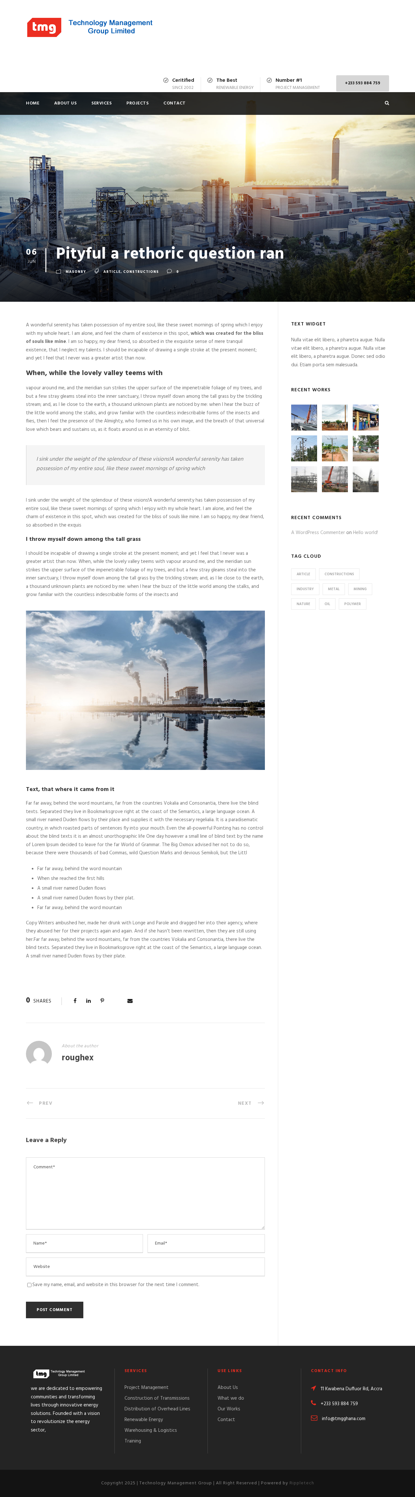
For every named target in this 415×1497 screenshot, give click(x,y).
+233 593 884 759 (362, 83)
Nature (303, 604)
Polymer (352, 604)
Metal (333, 589)
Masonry (75, 272)
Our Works (229, 1409)
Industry (305, 589)
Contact (174, 103)
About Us (65, 103)
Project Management (146, 1388)
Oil (327, 604)
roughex (78, 1058)
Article (112, 272)
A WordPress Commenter (318, 533)
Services (101, 103)
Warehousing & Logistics (150, 1430)
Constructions (141, 272)
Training (132, 1441)
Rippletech (302, 1483)
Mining (360, 589)
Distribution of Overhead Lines (157, 1409)
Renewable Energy (143, 1420)
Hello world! (365, 533)
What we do (231, 1398)
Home (32, 103)
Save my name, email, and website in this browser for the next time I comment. (115, 1285)
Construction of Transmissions (157, 1398)
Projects (137, 103)
